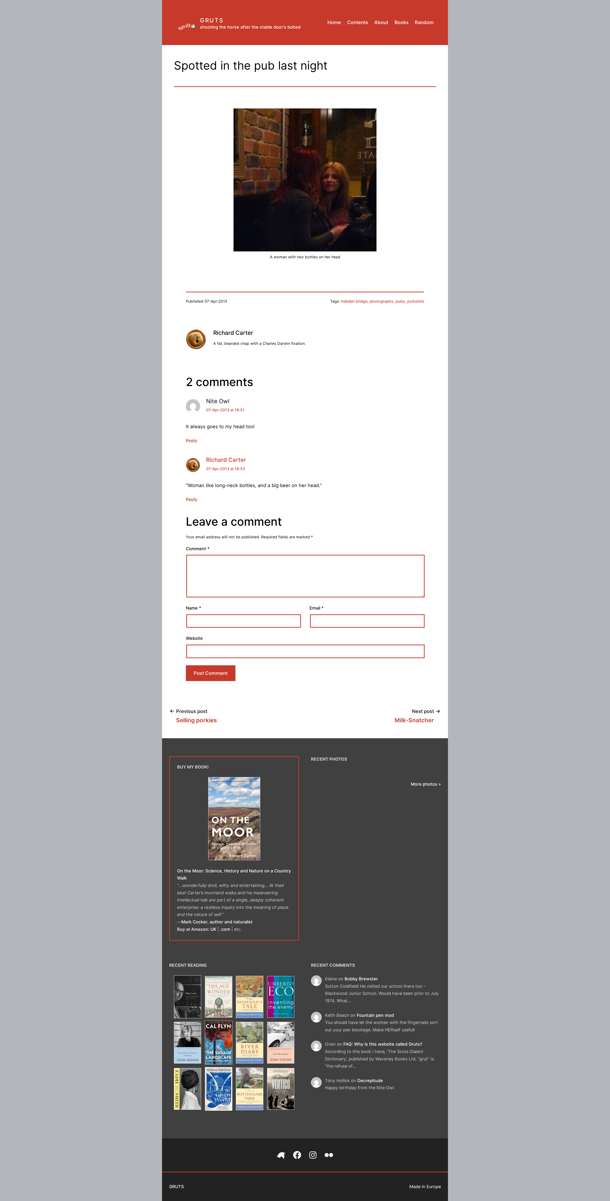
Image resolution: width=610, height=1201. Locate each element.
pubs (400, 301)
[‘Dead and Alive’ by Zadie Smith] (187, 1089)
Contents (357, 22)
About (381, 22)
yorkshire (415, 301)
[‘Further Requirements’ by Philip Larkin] (187, 997)
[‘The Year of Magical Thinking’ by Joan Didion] (187, 1043)
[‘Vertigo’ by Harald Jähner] (280, 1089)
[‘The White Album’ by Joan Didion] (280, 1043)
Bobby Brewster (361, 978)
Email (317, 608)
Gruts (212, 20)
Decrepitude (370, 1080)
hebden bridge (354, 301)
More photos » (426, 784)
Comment (197, 548)
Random (424, 22)
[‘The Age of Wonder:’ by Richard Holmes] (219, 997)
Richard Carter (226, 459)
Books (402, 22)
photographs (381, 301)
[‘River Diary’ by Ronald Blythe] (249, 1043)
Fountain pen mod (375, 1015)
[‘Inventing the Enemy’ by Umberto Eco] (280, 997)
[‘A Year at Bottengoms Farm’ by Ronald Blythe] (249, 1089)
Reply (191, 440)
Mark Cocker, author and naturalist (217, 921)
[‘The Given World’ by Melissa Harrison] (219, 1089)
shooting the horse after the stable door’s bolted (250, 27)
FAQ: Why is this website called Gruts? (382, 1044)
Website (194, 638)
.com (225, 929)
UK (213, 929)
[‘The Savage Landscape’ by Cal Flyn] (219, 1043)
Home (334, 22)
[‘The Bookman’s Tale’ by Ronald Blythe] (249, 997)
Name (193, 608)
